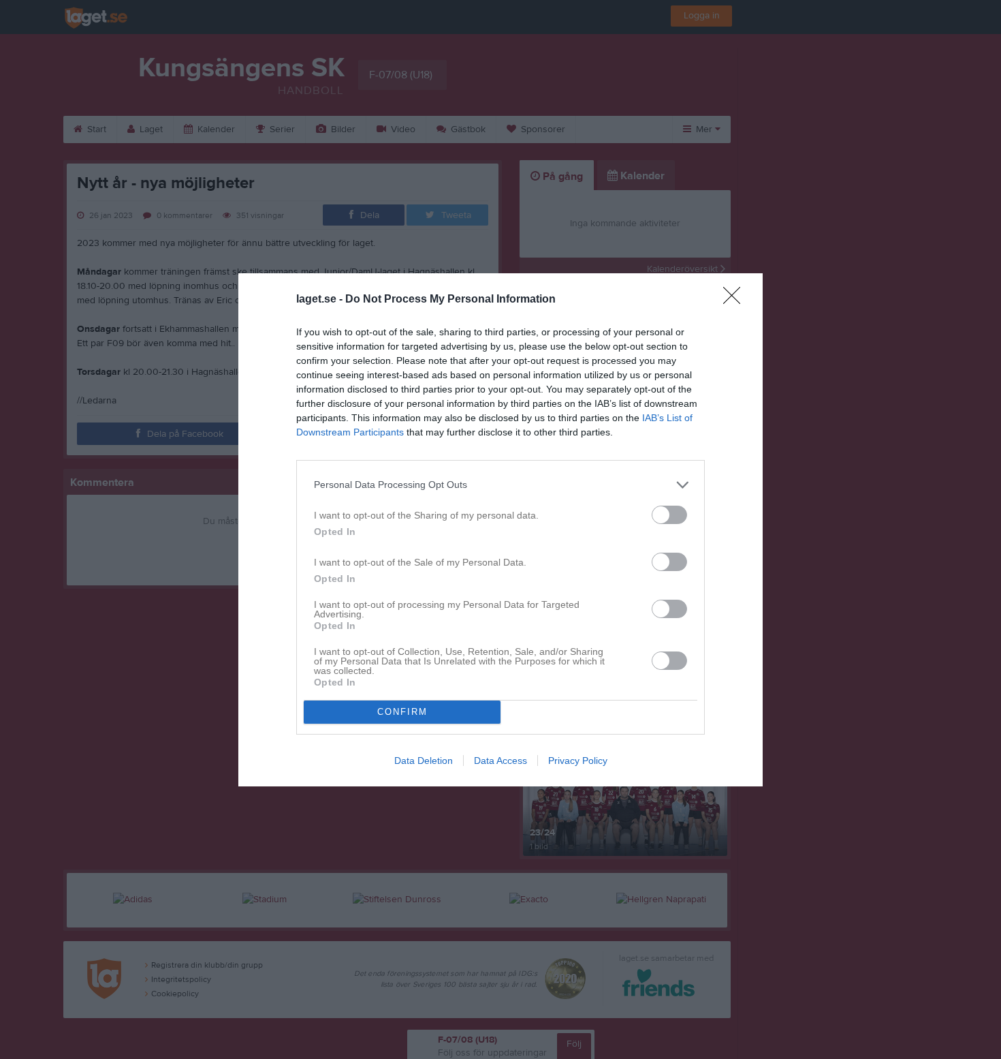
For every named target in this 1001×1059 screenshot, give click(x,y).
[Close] (736, 300)
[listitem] (500, 485)
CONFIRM (402, 712)
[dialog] (500, 529)
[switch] (669, 515)
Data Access (500, 760)
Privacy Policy (577, 760)
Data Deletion (423, 760)
